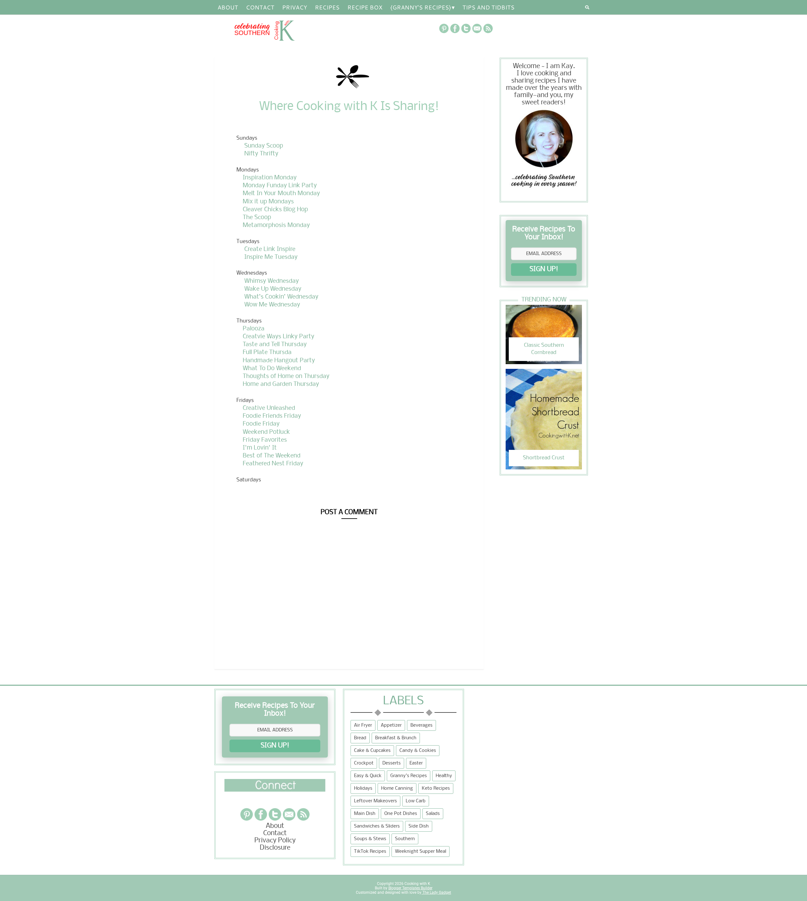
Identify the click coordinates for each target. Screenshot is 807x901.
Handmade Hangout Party (279, 360)
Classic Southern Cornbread (544, 348)
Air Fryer (363, 725)
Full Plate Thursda (267, 352)
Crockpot (364, 763)
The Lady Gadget (436, 892)
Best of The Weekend (271, 456)
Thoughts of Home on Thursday (286, 376)
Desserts (391, 763)
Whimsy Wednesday (271, 281)
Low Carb (416, 801)
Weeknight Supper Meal (420, 851)
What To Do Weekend (272, 368)
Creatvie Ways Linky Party (278, 337)
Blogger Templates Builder (410, 888)
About (228, 7)
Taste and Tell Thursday (275, 344)
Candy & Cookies (417, 750)
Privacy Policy (275, 840)
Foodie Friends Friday (272, 416)
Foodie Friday (261, 424)
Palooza (253, 329)
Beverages (421, 725)
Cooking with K (417, 883)
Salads (433, 813)
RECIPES (327, 7)
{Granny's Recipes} (420, 7)
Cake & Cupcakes (372, 750)
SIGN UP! (544, 269)
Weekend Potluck (266, 432)
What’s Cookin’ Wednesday (281, 297)
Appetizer (391, 725)
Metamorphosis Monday (276, 225)
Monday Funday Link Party (280, 186)
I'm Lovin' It (260, 448)
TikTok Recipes (370, 851)
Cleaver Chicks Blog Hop (275, 209)
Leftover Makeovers (375, 801)
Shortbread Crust (544, 458)
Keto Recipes (436, 788)
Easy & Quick (367, 775)
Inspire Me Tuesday (271, 257)
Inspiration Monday (270, 178)
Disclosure (275, 848)
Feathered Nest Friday (273, 464)
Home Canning (397, 788)
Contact (260, 7)
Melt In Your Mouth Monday (281, 193)
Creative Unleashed (269, 408)
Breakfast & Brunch (395, 738)
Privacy (294, 7)
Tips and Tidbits (488, 7)
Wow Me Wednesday (272, 305)
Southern (405, 838)
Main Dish (364, 813)
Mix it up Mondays (268, 202)
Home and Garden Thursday (281, 384)
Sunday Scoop (263, 146)
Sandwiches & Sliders (377, 826)
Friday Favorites (265, 440)
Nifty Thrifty (261, 154)
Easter (416, 763)
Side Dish (419, 826)
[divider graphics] (274, 789)
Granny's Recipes (408, 775)
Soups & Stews (370, 838)
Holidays (363, 788)
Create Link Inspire (269, 249)
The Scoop (257, 217)
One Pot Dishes (400, 813)
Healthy (444, 775)
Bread (360, 738)
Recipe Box (364, 7)
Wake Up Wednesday (272, 289)
